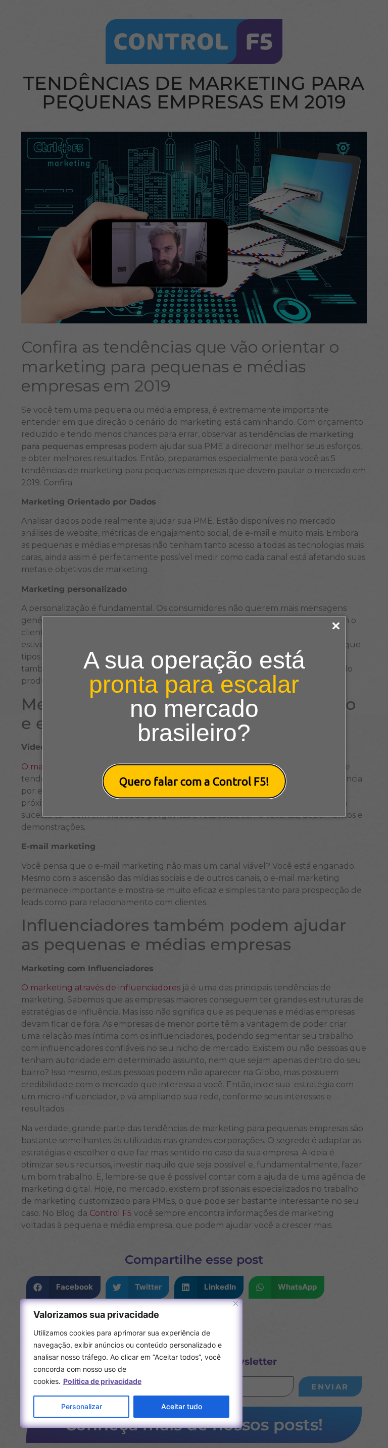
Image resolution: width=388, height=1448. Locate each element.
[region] (131, 1363)
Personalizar (81, 1406)
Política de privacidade (102, 1381)
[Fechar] (235, 1303)
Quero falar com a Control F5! (194, 781)
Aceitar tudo (181, 1406)
